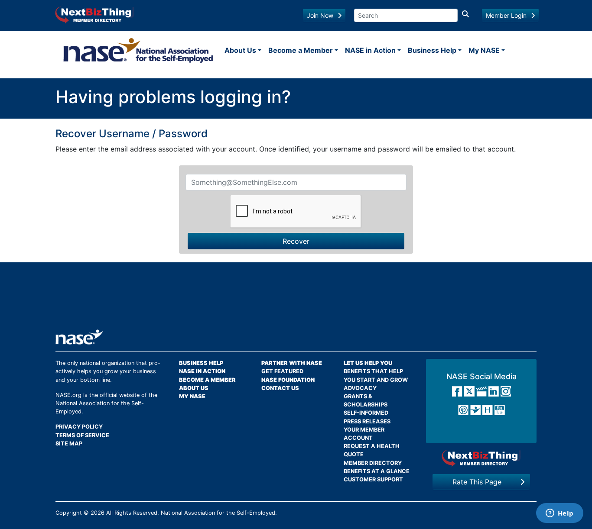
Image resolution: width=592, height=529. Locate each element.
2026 (97, 513)
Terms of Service (82, 435)
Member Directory (373, 463)
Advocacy (360, 388)
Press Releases (367, 421)
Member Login (506, 15)
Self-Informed (366, 413)
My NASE (484, 50)
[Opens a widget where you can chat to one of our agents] (559, 514)
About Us (240, 50)
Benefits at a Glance (377, 471)
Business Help (432, 50)
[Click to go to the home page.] (138, 50)
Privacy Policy (79, 426)
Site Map (68, 443)
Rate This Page (476, 481)
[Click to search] (465, 15)
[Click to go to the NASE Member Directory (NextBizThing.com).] (481, 458)
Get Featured (282, 371)
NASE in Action (370, 50)
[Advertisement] (296, 299)
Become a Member (300, 50)
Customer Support (373, 479)
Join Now (320, 15)
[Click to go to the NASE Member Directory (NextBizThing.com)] (94, 14)
